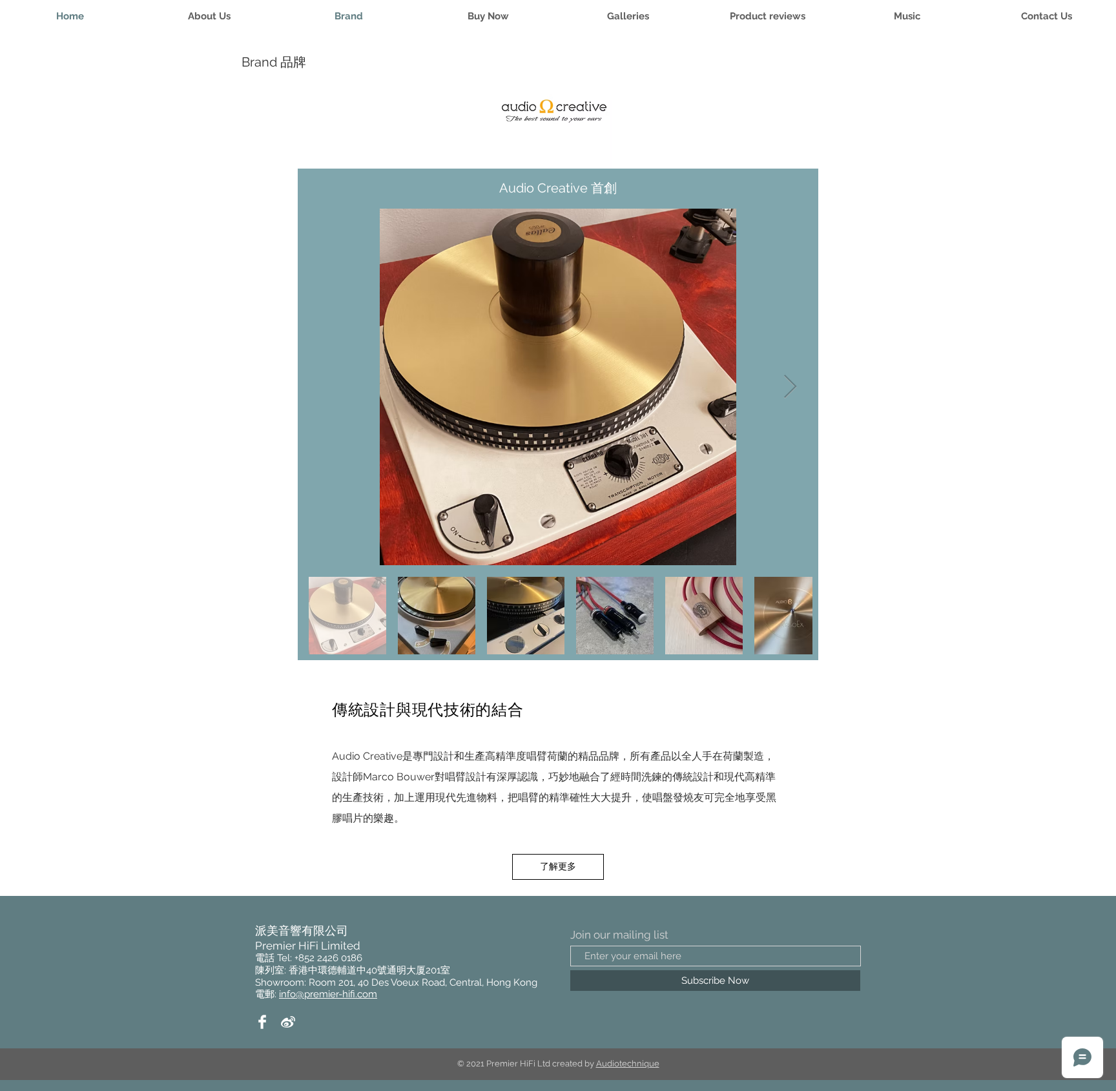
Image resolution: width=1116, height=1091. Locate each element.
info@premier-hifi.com (328, 994)
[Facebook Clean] (262, 1022)
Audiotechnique (627, 1063)
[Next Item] (790, 387)
